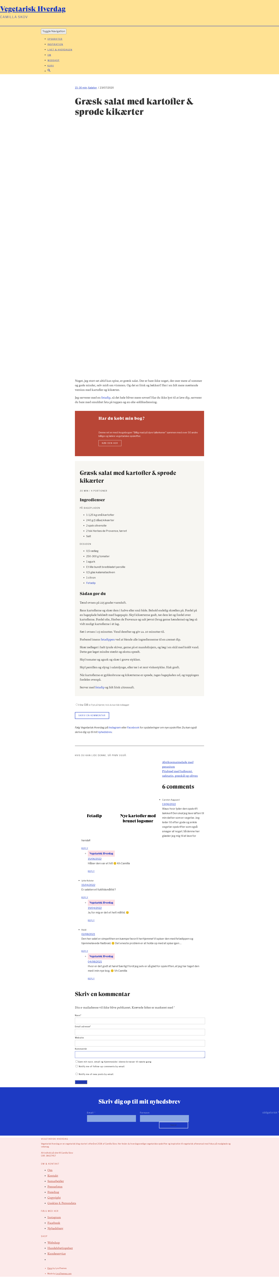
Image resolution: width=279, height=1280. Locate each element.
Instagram (114, 727)
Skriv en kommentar (92, 715)
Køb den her (110, 443)
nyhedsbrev (105, 732)
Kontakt (52, 1175)
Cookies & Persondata (61, 1203)
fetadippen (108, 639)
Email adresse (83, 1026)
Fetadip (91, 583)
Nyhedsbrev (55, 1228)
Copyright (54, 1197)
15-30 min (81, 87)
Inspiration (55, 44)
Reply (84, 848)
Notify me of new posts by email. (96, 1074)
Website (79, 1037)
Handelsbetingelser (60, 1248)
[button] (49, 71)
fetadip (105, 397)
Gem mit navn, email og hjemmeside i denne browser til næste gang (114, 1062)
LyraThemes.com (64, 1273)
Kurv (50, 66)
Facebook (133, 727)
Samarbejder (55, 1181)
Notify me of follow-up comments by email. (102, 1066)
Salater (92, 87)
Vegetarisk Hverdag (33, 9)
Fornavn (145, 1113)
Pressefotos (54, 1186)
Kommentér (81, 1049)
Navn (78, 1015)
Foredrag (53, 1192)
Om (49, 55)
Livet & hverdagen (59, 50)
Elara (49, 1268)
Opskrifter (54, 39)
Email (91, 1113)
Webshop (53, 60)
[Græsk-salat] (172, 373)
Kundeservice (56, 1253)
